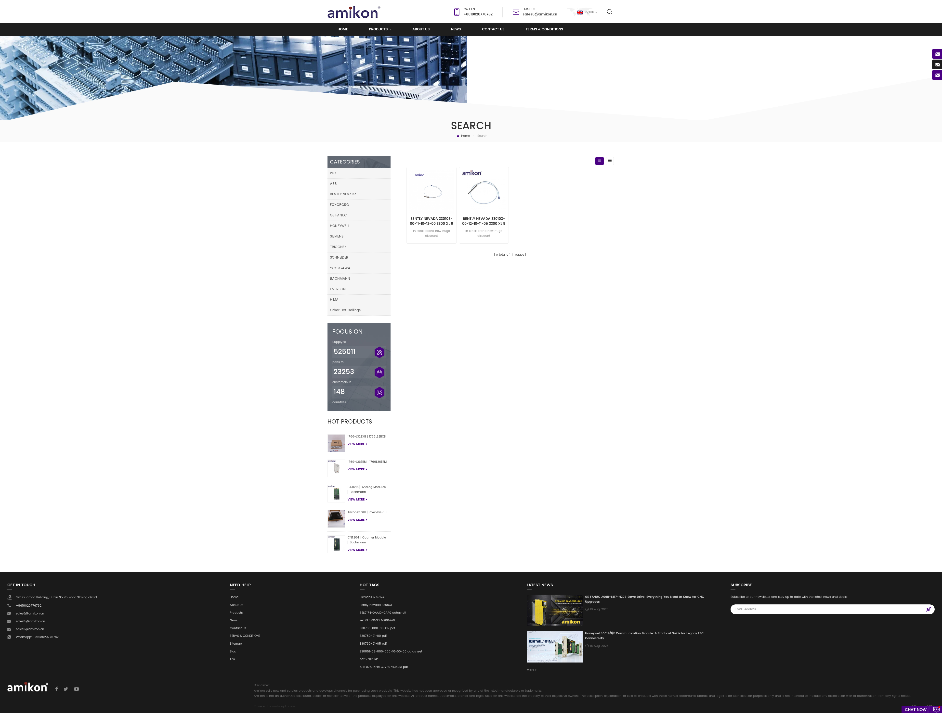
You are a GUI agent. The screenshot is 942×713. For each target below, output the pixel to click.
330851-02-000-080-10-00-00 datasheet (391, 651)
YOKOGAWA (340, 268)
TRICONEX (338, 247)
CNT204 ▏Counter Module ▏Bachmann (367, 540)
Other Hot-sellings (345, 310)
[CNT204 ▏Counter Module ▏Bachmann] (336, 544)
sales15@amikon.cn (30, 621)
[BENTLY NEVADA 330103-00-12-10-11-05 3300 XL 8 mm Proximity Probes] (484, 192)
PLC (333, 173)
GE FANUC (338, 215)
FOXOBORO (339, 205)
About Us (236, 605)
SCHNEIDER (339, 257)
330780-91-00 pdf (373, 636)
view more (356, 444)
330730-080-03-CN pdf (377, 628)
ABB (333, 184)
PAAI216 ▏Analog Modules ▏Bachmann (367, 489)
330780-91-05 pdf (373, 643)
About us (421, 29)
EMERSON (338, 289)
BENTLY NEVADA (343, 194)
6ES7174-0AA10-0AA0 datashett (383, 613)
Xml (233, 659)
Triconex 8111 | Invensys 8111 (367, 512)
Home (343, 29)
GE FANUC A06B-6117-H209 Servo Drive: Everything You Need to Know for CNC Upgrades (644, 599)
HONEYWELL (339, 226)
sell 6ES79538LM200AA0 (377, 620)
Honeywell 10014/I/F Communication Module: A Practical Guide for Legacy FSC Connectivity (644, 636)
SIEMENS (336, 236)
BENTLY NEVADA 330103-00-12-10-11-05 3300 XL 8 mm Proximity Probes (483, 221)
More (530, 670)
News (456, 29)
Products (378, 29)
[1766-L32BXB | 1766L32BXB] (336, 443)
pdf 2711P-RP (369, 659)
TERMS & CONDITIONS (544, 29)
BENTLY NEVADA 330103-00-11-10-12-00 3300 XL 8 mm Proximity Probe (431, 221)
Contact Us (493, 29)
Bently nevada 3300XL (376, 605)
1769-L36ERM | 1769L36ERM (367, 462)
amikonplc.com (283, 706)
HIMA (334, 299)
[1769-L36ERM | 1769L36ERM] (336, 468)
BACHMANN (340, 278)
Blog (233, 651)
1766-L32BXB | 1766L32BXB (367, 436)
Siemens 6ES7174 (372, 597)
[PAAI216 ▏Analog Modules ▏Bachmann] (336, 493)
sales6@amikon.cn (540, 14)
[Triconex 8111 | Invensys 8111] (336, 519)
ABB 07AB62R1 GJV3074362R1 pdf (384, 667)
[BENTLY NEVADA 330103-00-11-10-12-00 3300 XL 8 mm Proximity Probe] (431, 192)
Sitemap (236, 643)
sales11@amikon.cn (30, 629)
